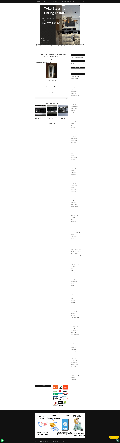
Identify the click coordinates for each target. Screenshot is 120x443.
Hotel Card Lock (73, 240)
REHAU (72, 319)
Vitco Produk (73, 366)
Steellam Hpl (72, 351)
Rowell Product (73, 332)
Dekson (72, 155)
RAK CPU (72, 315)
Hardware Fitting (73, 230)
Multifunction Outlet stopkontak (53, 92)
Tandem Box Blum (73, 360)
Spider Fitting (73, 349)
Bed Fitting (72, 110)
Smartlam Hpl (73, 341)
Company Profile (73, 142)
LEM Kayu (72, 272)
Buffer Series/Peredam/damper (75, 129)
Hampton (72, 219)
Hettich (72, 234)
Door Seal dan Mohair (74, 161)
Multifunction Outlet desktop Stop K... (52, 118)
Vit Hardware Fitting (74, 364)
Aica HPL (72, 89)
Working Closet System (74, 375)
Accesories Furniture (74, 80)
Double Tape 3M (73, 168)
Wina (71, 373)
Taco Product (73, 358)
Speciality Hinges (73, 347)
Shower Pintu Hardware (74, 334)
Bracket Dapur (73, 121)
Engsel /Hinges (73, 183)
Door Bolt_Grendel (73, 157)
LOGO (72, 285)
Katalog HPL (72, 247)
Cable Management (73, 132)
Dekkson (72, 153)
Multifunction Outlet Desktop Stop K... (40, 118)
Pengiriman (72, 302)
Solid (71, 345)
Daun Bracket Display (74, 149)
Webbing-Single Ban (74, 371)
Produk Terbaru (73, 309)
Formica (72, 200)
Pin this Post (61, 90)
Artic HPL (72, 100)
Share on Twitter (53, 90)
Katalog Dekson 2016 (74, 245)
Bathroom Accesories (74, 106)
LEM (71, 270)
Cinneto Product (73, 140)
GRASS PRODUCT (73, 215)
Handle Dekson (73, 221)
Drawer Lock (72, 170)
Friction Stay (72, 208)
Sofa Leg (72, 343)
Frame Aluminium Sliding (74, 206)
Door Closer (72, 159)
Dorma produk (73, 166)
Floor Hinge (72, 196)
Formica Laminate (73, 202)
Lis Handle (72, 279)
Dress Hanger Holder (74, 176)
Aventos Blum (73, 104)
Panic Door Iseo (73, 300)
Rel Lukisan (72, 328)
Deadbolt (72, 151)
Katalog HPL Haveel (74, 253)
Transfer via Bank (73, 362)
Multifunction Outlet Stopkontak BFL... (63, 118)
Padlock (72, 298)
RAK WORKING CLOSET (74, 317)
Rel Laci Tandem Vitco (74, 326)
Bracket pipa (72, 123)
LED (71, 268)
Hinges (72, 238)
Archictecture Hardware (74, 97)
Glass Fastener (73, 213)
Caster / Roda (73, 136)
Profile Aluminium (73, 311)
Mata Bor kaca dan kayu (74, 287)
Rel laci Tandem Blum (74, 324)
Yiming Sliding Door (73, 379)
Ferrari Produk (73, 193)
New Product (73, 294)
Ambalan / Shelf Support (74, 95)
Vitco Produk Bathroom (74, 368)
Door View (72, 164)
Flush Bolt (72, 198)
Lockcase (72, 283)
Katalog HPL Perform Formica (75, 255)
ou (71, 296)
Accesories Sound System (74, 85)
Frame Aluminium (73, 204)
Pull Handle (72, 313)
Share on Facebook (44, 90)
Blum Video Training (74, 117)
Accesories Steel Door (74, 87)
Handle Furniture (73, 223)
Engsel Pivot (72, 187)
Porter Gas (72, 304)
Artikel (72, 102)
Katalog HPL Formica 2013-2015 (75, 251)
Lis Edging (72, 277)
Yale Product (73, 377)
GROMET (72, 217)
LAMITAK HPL (73, 266)
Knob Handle (73, 262)
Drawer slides (73, 174)
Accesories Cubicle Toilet (74, 76)
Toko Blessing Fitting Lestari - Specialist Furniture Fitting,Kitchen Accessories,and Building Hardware (54, 1)
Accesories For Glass (74, 78)
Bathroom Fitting (73, 108)
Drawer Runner (73, 172)
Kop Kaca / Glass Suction (74, 264)
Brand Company (73, 127)
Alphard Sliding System (74, 91)
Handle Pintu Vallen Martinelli (75, 228)
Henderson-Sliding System (75, 232)
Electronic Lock (73, 181)
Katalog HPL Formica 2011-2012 (75, 249)
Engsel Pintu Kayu (73, 185)
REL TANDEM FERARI (74, 330)
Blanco (72, 112)
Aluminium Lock (73, 93)
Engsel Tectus (73, 189)
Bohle (71, 119)
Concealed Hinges (73, 144)
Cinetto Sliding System (74, 138)
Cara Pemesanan (73, 134)
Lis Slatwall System (73, 281)
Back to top (82, 441)
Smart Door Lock (73, 339)
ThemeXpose (43, 441)
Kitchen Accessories (74, 260)
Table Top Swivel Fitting (74, 356)
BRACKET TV (73, 125)
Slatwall (72, 336)
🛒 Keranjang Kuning (114, 437)
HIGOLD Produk (73, 236)
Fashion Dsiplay (73, 191)
